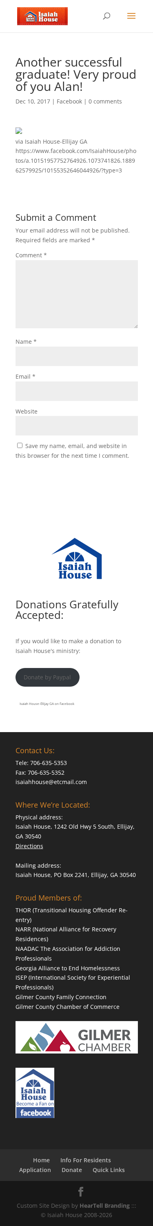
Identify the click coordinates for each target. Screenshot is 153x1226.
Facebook (69, 101)
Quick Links (109, 1170)
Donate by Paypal (47, 677)
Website (27, 411)
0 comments (105, 101)
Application (35, 1170)
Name (26, 341)
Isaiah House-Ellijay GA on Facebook (47, 703)
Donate (72, 1170)
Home (41, 1160)
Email (25, 376)
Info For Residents (85, 1160)
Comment (31, 255)
